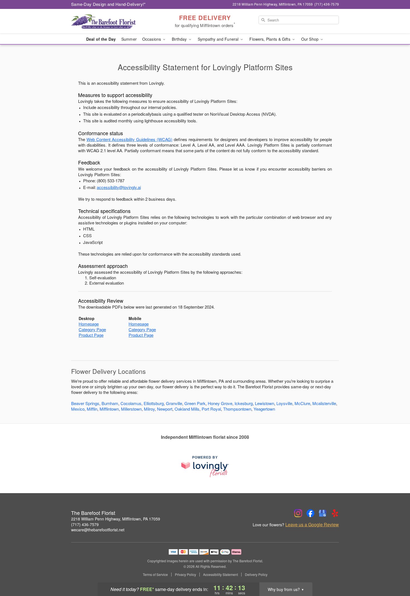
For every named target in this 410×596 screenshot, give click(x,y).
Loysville (284, 403)
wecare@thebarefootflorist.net (97, 529)
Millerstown (131, 409)
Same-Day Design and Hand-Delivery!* (108, 4)
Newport (164, 409)
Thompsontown (237, 409)
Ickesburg (244, 403)
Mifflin (92, 409)
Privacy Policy (185, 574)
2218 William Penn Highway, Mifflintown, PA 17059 (115, 519)
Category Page (92, 329)
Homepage (89, 324)
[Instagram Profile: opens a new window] (298, 513)
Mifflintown (109, 409)
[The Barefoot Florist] (111, 21)
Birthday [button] (180, 39)
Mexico (78, 409)
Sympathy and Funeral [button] (219, 39)
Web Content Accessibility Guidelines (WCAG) (129, 139)
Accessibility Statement (220, 574)
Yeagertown (264, 409)
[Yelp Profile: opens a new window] (335, 513)
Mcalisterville (324, 403)
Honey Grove (220, 403)
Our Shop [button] (310, 39)
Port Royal (211, 409)
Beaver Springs (85, 403)
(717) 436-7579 (85, 524)
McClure (302, 403)
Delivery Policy (256, 574)
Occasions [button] (152, 39)
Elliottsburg (154, 403)
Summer (129, 39)
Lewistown (264, 403)
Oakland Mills (187, 409)
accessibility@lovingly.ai (119, 187)
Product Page (91, 335)
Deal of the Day (101, 39)
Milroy (149, 409)
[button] (395, 572)
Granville (174, 403)
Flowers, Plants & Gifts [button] (270, 39)
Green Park (195, 403)
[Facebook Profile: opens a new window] (310, 513)
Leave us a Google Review (312, 525)
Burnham (110, 403)
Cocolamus (130, 403)
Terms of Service (155, 574)
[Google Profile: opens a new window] (323, 513)
